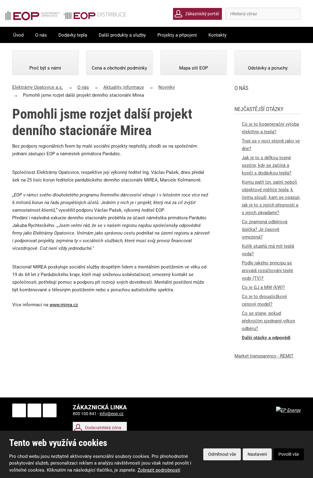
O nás (41, 35)
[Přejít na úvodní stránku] (66, 16)
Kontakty (217, 35)
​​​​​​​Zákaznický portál (202, 13)
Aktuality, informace (123, 87)
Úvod (18, 35)
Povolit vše (288, 454)
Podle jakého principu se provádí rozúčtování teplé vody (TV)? (267, 270)
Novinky (166, 87)
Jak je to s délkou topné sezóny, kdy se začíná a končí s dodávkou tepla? (266, 165)
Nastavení (257, 454)
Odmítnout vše (222, 454)
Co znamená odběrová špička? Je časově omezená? (264, 229)
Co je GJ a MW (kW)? (263, 287)
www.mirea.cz (64, 304)
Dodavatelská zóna (103, 427)
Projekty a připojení (177, 35)
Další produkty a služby (122, 35)
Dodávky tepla (72, 35)
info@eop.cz (111, 413)
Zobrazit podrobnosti (159, 470)
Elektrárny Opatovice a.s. (37, 87)
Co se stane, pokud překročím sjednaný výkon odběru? (268, 321)
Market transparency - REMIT (263, 356)
